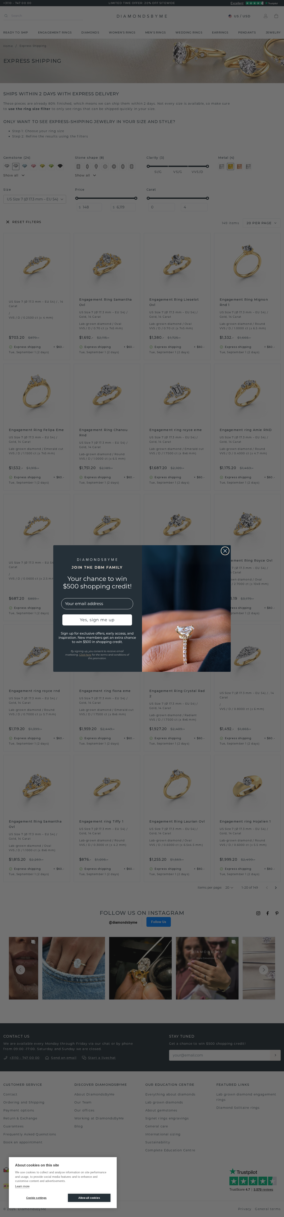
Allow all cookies (89, 1197)
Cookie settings (36, 1197)
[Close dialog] (225, 551)
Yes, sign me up (97, 619)
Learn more (22, 1186)
